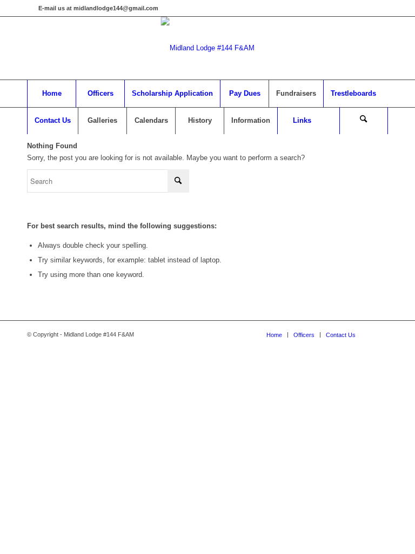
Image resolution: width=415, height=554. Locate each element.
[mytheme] (208, 48)
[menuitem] (51, 93)
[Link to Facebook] (30, 8)
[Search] (363, 120)
